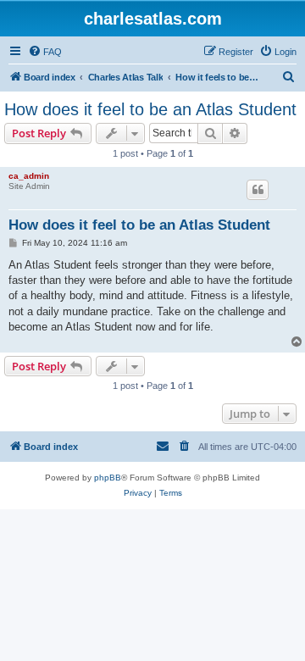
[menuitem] (45, 52)
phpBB (107, 477)
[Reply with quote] (258, 190)
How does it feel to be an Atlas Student (150, 109)
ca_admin (28, 176)
